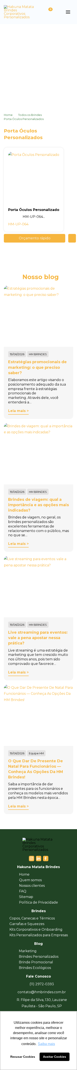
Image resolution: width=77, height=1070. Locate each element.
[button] (58, 12)
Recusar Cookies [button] (22, 1056)
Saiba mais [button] (46, 1044)
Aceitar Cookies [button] (54, 1056)
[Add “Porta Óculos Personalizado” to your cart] (72, 238)
